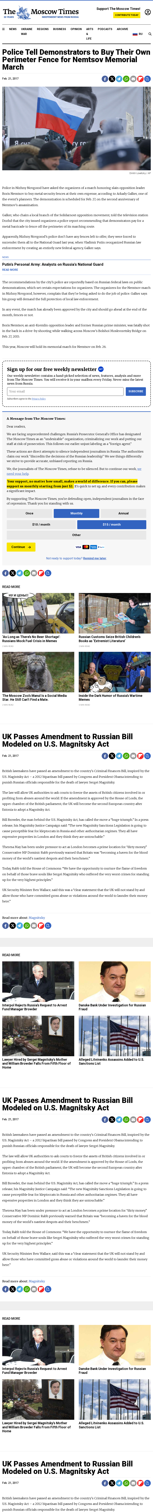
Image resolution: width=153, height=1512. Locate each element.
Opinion (76, 29)
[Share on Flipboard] (140, 79)
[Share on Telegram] (119, 79)
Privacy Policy (39, 398)
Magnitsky (37, 918)
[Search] (150, 34)
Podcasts (105, 29)
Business (59, 29)
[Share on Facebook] (105, 79)
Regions (43, 29)
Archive (122, 29)
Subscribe (136, 391)
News (13, 29)
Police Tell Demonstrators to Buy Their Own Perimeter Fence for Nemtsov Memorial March (76, 60)
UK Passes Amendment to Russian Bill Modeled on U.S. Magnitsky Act (67, 740)
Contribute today (126, 15)
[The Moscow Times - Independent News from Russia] (40, 12)
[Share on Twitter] (112, 79)
